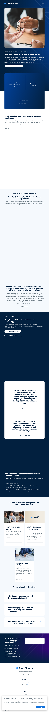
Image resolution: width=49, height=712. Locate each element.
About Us (24, 684)
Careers (25, 686)
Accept (40, 707)
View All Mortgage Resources (24, 507)
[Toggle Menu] (43, 3)
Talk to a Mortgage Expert (13, 65)
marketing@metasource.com (25, 671)
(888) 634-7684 (25, 674)
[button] (24, 597)
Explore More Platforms (12, 331)
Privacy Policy (34, 704)
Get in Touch (24, 682)
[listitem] (14, 528)
